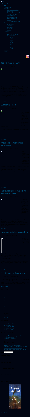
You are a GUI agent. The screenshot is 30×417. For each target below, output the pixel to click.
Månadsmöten (7, 7)
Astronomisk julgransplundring (14, 232)
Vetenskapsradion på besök (11, 337)
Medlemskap (10, 24)
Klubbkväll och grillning (10, 338)
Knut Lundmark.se (12, 18)
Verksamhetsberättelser (13, 34)
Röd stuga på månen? (10, 63)
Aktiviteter (6, 8)
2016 (11, 41)
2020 (11, 47)
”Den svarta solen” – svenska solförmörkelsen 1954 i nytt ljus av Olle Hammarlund (15, 347)
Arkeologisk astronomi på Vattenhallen (12, 144)
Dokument (6, 31)
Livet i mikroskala (8, 104)
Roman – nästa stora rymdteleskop (12, 345)
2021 (11, 48)
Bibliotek (6, 50)
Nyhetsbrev (10, 33)
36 (4, 297)
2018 (11, 44)
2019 (11, 45)
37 (4, 299)
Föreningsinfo (7, 23)
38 (4, 300)
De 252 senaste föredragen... (13, 273)
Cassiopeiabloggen (12, 14)
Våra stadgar (10, 27)
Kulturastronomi (11, 15)
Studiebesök (10, 11)
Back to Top (4, 412)
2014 (11, 38)
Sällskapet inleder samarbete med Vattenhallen (13, 192)
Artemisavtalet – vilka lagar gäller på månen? (15, 349)
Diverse (9, 20)
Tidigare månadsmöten (12, 10)
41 (4, 304)
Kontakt (6, 51)
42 (4, 306)
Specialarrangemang (12, 17)
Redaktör (6, 317)
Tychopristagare (11, 35)
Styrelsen (9, 28)
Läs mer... (3, 101)
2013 (11, 37)
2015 (11, 40)
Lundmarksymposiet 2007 (13, 21)
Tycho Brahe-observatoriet (13, 13)
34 (4, 294)
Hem (5, 5)
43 (4, 307)
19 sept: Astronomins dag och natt (12, 336)
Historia (9, 30)
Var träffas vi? (10, 25)
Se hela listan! (4, 286)
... (4, 296)
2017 (11, 43)
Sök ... (2, 352)
